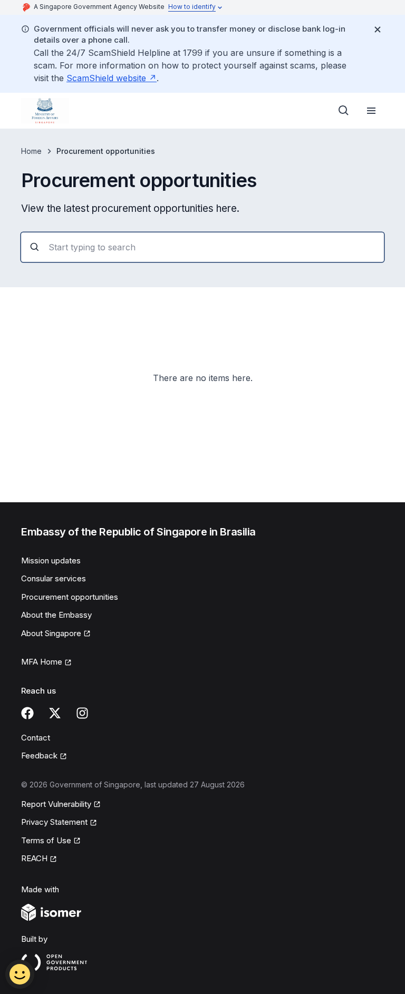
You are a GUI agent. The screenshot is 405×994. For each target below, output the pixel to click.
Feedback (44, 756)
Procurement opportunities (69, 597)
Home (31, 151)
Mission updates (51, 561)
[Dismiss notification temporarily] (377, 29)
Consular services (53, 578)
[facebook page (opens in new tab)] (27, 713)
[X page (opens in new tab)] (55, 713)
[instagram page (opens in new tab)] (82, 713)
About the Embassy (56, 615)
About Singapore (55, 634)
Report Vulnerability (56, 805)
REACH (39, 859)
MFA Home (46, 662)
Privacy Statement (55, 823)
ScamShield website (111, 78)
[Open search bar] (343, 110)
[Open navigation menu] (371, 110)
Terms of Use (51, 841)
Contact (35, 738)
